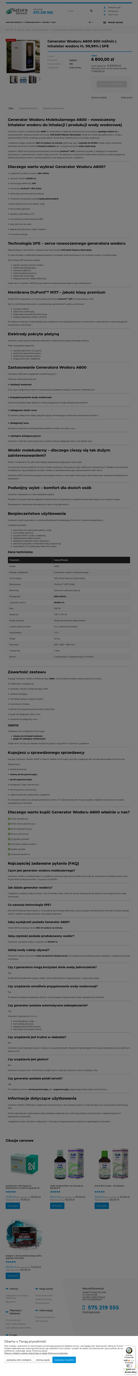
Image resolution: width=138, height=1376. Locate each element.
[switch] (129, 1365)
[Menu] (133, 1347)
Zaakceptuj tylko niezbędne (18, 1360)
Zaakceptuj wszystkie (64, 1360)
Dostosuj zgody (43, 1360)
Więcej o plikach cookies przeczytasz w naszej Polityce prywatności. (36, 1353)
